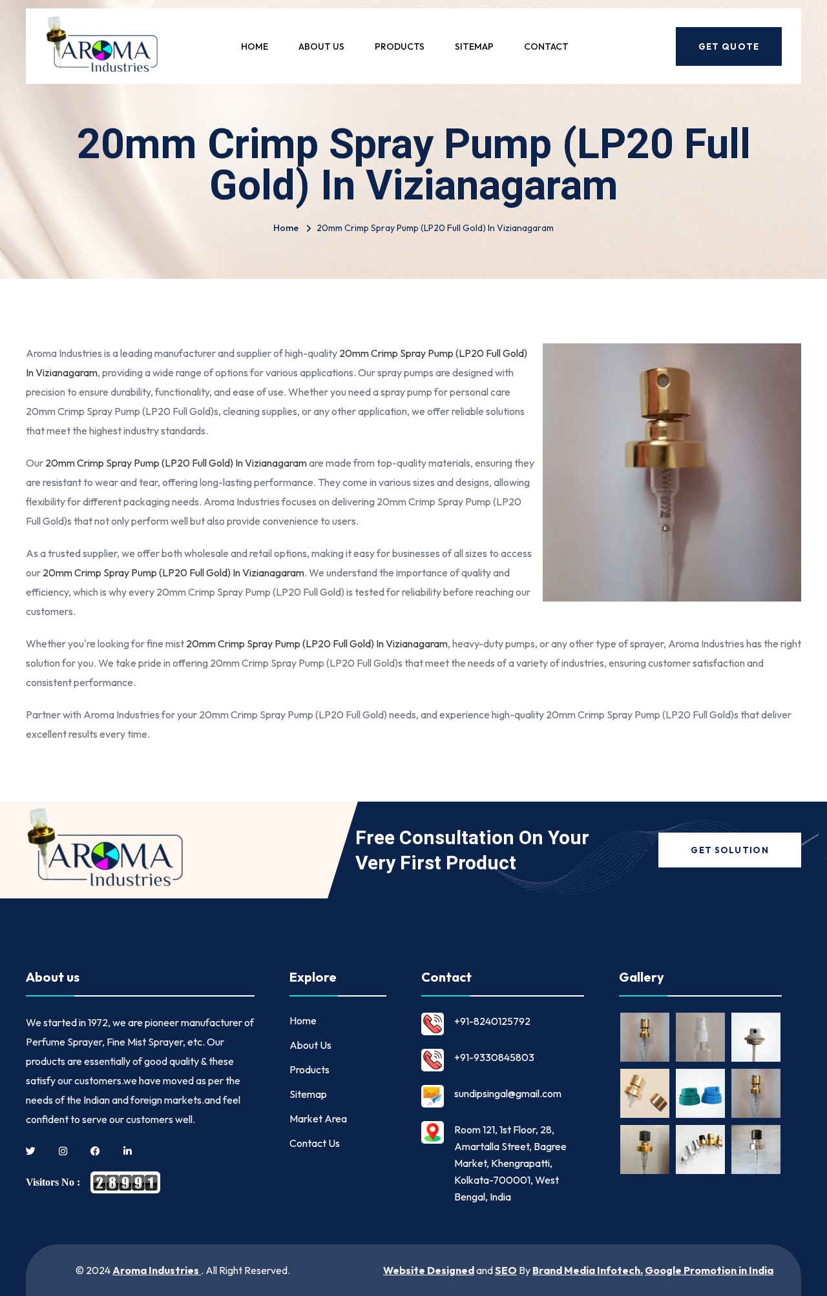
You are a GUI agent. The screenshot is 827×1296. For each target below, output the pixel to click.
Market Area (318, 1118)
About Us (321, 46)
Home (254, 46)
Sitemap (474, 46)
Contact (546, 46)
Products (399, 46)
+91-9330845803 (494, 1057)
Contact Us (314, 1143)
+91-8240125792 (492, 1021)
